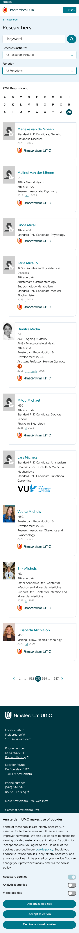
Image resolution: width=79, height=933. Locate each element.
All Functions (14, 70)
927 (56, 678)
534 (44, 678)
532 (31, 678)
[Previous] (14, 679)
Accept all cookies (39, 904)
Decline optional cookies (39, 924)
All (69, 112)
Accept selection (39, 914)
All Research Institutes (20, 55)
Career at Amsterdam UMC (22, 810)
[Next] (62, 679)
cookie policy (44, 849)
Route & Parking (15, 757)
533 (38, 678)
